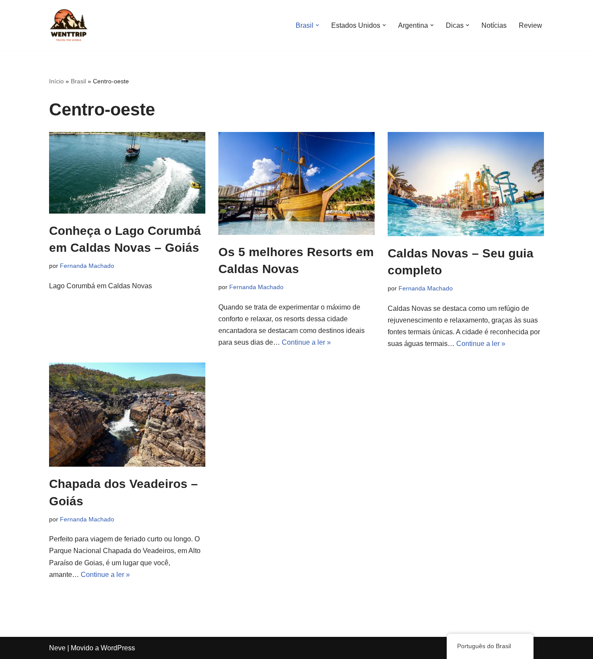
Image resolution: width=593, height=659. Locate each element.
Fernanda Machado (87, 265)
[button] (317, 25)
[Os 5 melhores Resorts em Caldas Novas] (296, 183)
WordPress (118, 648)
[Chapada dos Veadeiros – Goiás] (127, 414)
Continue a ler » (306, 342)
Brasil (78, 81)
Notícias (494, 25)
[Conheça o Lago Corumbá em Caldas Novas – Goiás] (127, 173)
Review (530, 25)
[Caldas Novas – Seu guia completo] (466, 184)
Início (56, 81)
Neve (57, 648)
